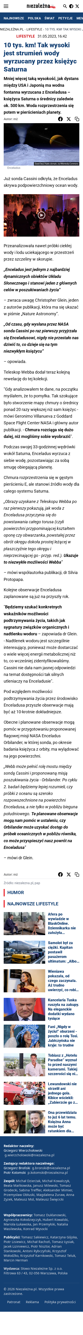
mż (15, 119)
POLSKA (34, 18)
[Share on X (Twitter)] (68, 119)
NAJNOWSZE (14, 18)
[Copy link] (77, 119)
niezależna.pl (12, 29)
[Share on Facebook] (60, 119)
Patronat (13, 1302)
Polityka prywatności (60, 1302)
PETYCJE (65, 18)
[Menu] (6, 6)
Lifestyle (34, 29)
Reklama (32, 1302)
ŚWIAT (49, 18)
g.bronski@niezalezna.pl (51, 1168)
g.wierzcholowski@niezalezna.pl (29, 1155)
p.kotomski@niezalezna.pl (48, 1172)
